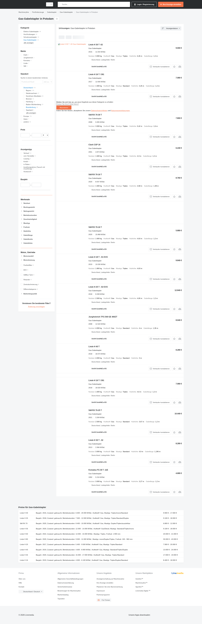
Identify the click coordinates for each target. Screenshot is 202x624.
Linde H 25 (24, 518)
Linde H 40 (24, 550)
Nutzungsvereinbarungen (120, 110)
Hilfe (20, 583)
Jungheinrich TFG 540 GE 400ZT (102, 317)
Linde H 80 (24, 539)
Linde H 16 (24, 560)
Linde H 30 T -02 (95, 45)
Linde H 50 (24, 534)
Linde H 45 (24, 555)
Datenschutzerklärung (66, 583)
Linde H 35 (24, 529)
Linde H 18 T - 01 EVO (98, 257)
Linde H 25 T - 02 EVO (98, 287)
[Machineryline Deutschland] (31, 4)
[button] (174, 66)
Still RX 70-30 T (95, 115)
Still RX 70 (23, 523)
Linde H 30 (24, 513)
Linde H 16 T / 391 (96, 74)
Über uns (22, 579)
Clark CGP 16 (94, 145)
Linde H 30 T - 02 (95, 440)
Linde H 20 (24, 544)
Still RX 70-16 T (95, 175)
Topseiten (61, 599)
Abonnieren (64, 108)
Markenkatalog (63, 595)
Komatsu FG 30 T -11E (98, 470)
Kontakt (21, 587)
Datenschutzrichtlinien (99, 110)
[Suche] (60, 4)
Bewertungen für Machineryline (69, 591)
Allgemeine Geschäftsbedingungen (70, 579)
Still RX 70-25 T (95, 410)
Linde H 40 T (94, 347)
